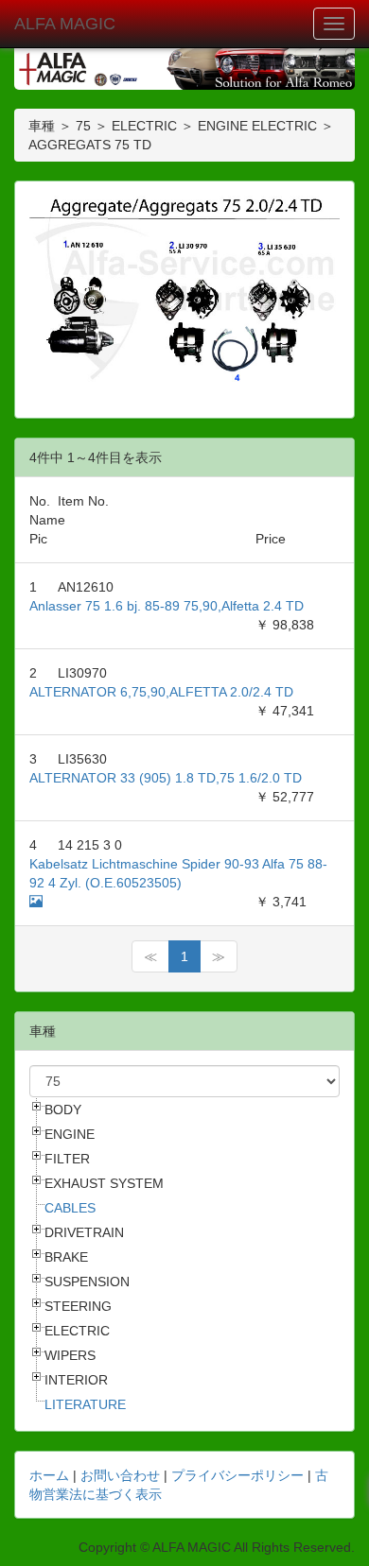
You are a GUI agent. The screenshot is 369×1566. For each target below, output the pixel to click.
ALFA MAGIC (64, 23)
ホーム (49, 1475)
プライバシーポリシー (237, 1475)
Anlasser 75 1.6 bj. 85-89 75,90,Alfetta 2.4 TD (166, 605)
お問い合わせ (120, 1475)
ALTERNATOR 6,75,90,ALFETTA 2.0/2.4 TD (161, 691)
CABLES (70, 1207)
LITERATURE (85, 1404)
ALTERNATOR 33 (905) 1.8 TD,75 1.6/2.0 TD (165, 777)
